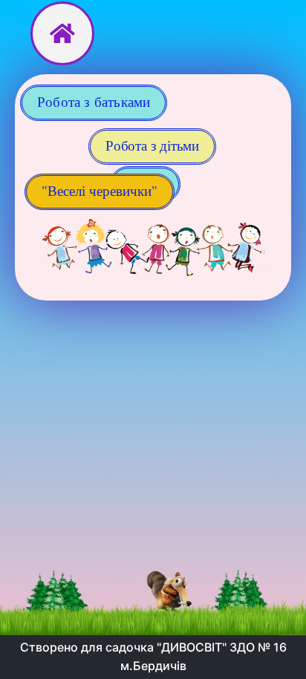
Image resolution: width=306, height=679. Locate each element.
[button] (100, 192)
